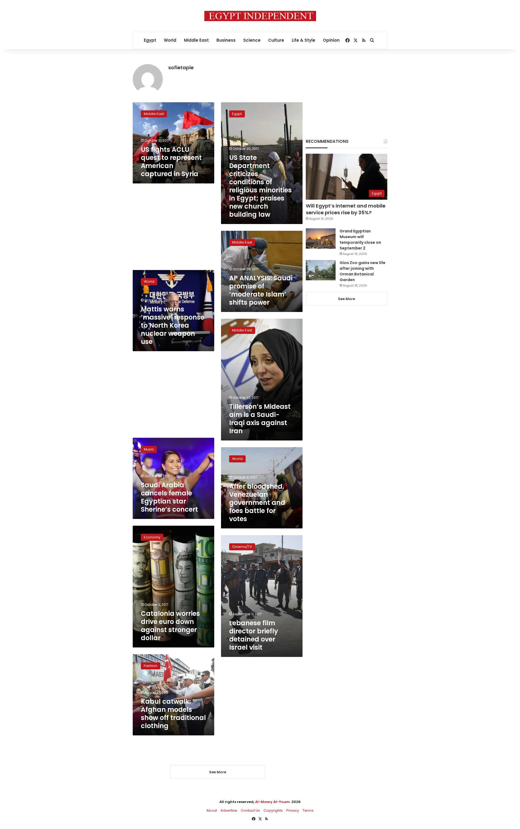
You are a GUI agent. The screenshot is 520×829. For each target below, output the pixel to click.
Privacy (292, 810)
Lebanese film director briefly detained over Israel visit (253, 635)
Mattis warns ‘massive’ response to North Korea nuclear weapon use (172, 325)
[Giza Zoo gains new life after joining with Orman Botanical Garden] (321, 270)
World (170, 40)
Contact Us (250, 810)
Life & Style (303, 40)
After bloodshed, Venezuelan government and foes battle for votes (257, 502)
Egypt (150, 40)
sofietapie (181, 67)
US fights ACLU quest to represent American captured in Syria (171, 161)
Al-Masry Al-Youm (272, 801)
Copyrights (273, 810)
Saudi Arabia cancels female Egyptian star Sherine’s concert (169, 497)
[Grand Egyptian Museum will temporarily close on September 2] (321, 238)
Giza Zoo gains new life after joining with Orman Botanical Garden (362, 271)
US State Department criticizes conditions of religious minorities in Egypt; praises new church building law (260, 186)
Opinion (331, 40)
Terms (308, 810)
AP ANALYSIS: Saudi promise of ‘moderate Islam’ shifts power (260, 290)
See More (346, 298)
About (211, 810)
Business (226, 40)
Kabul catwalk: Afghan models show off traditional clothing (173, 713)
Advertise (228, 810)
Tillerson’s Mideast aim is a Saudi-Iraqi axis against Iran (260, 418)
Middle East (196, 40)
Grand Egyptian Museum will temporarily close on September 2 (360, 239)
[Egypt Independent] (260, 16)
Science (252, 40)
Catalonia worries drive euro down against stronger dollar (170, 625)
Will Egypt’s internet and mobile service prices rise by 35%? (345, 209)
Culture (276, 40)
